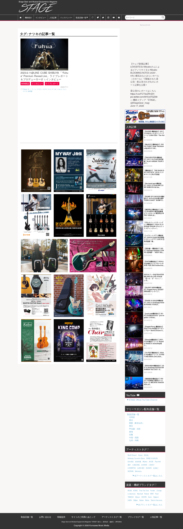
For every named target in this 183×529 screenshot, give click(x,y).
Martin (147, 500)
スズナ (45, 89)
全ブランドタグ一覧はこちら (150, 504)
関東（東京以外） (136, 423)
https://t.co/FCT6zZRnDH (142, 93)
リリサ (25, 91)
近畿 (131, 434)
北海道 (132, 417)
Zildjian (135, 500)
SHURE (144, 497)
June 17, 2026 (137, 105)
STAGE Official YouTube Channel (143, 399)
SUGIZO (149, 468)
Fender (152, 490)
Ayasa (140, 455)
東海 (131, 431)
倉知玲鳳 (138, 461)
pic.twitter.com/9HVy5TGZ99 (143, 96)
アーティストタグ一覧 (112, 516)
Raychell (157, 461)
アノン (34, 89)
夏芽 (129, 465)
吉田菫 (30, 91)
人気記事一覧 (156, 516)
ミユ (64, 89)
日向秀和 (144, 465)
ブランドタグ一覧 (136, 516)
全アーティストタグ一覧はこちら (148, 475)
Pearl (156, 494)
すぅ (29, 89)
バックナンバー (66, 17)
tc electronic (132, 494)
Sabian (141, 500)
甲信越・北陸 (134, 428)
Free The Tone (144, 490)
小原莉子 (151, 465)
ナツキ (54, 89)
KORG (135, 490)
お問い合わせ (45, 516)
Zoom (150, 497)
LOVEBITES (132, 468)
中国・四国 (134, 437)
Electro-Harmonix (156, 500)
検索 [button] (163, 19)
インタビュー (41, 17)
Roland (146, 494)
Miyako (145, 461)
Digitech (156, 497)
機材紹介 (28, 17)
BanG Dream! (132, 455)
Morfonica (138, 471)
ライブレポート (52, 83)
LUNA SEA (140, 468)
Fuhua (25, 89)
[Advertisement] (116, 7)
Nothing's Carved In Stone (136, 458)
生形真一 (156, 468)
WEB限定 (25, 83)
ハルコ (59, 89)
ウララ (39, 89)
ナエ (49, 89)
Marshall (140, 494)
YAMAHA (131, 497)
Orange (159, 490)
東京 (131, 425)
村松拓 (146, 455)
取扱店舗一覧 (81, 17)
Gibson (137, 497)
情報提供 (61, 516)
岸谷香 (151, 461)
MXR (152, 494)
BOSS (130, 490)
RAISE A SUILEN (152, 458)
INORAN (130, 471)
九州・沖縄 (134, 440)
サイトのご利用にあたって (83, 516)
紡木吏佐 (131, 461)
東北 (131, 420)
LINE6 (130, 500)
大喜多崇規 (136, 465)
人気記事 (53, 17)
